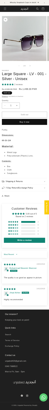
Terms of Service (12, 340)
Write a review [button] (24, 240)
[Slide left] (19, 66)
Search (8, 334)
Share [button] (7, 196)
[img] (10, 264)
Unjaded (20, 405)
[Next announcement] (44, 3)
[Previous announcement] (4, 3)
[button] (5, 9)
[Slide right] (30, 66)
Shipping (5, 96)
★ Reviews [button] (47, 207)
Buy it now (24, 122)
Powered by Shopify (30, 405)
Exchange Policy (12, 346)
